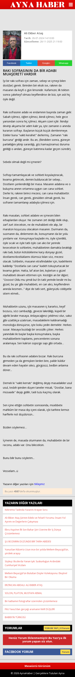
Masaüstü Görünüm (37, 666)
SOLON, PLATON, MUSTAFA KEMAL (23, 593)
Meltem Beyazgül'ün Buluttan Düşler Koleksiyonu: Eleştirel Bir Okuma (36, 575)
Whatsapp (63, 63)
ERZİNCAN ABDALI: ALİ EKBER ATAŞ (23, 585)
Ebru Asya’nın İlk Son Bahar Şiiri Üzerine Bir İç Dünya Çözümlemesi (33, 531)
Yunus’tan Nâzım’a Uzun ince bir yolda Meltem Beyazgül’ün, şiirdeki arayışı (37, 551)
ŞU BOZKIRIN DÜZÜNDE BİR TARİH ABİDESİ (28, 541)
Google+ (46, 63)
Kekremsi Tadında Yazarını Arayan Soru (26, 509)
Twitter (29, 63)
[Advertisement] (37, 19)
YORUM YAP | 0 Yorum (57, 628)
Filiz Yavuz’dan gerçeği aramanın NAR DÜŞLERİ (30, 609)
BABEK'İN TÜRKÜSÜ (15, 617)
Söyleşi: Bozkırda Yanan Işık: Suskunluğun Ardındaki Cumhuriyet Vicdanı (32, 563)
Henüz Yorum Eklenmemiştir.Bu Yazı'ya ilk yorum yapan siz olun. (37, 639)
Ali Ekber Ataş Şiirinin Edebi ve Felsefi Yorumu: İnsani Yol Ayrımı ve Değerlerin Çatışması (35, 519)
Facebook (11, 63)
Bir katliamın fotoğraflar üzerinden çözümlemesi (31, 601)
